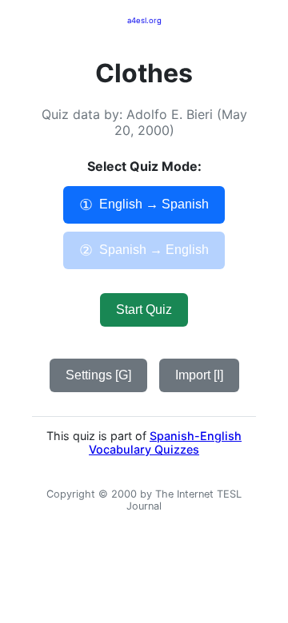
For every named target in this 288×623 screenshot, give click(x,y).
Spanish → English (144, 250)
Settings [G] (98, 375)
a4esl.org (144, 20)
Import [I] (199, 375)
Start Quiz (144, 309)
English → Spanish (144, 204)
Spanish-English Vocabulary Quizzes (165, 442)
